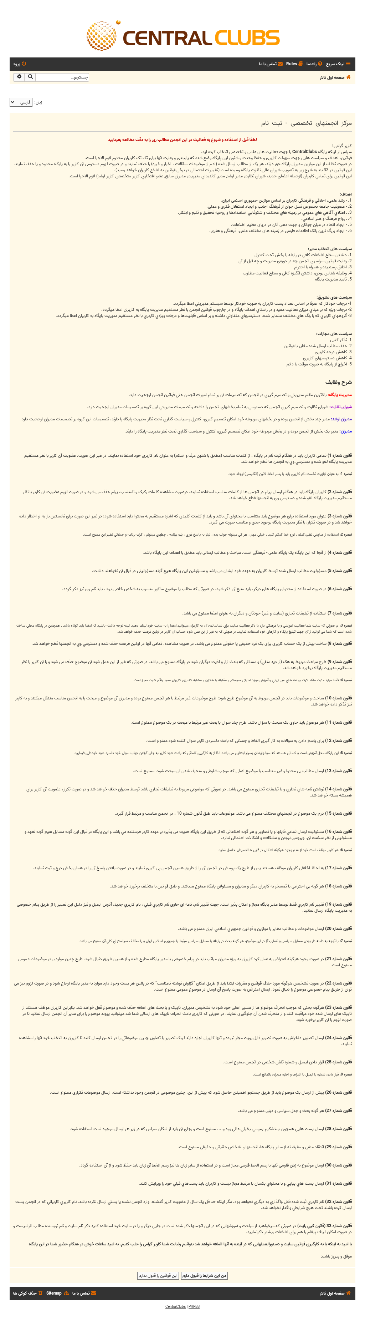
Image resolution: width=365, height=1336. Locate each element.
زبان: (38, 102)
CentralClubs (175, 1307)
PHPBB (194, 1307)
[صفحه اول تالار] (182, 35)
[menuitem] (315, 64)
